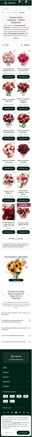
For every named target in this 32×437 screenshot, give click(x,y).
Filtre (7, 45)
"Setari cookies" (12, 426)
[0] (19, 3)
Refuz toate (8, 432)
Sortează (26, 45)
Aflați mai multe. (7, 421)
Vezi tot (16, 38)
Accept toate (23, 432)
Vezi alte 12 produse (16, 239)
